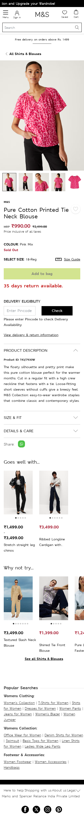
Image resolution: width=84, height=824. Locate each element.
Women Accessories (50, 762)
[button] (16, 518)
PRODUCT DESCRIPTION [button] (25, 350)
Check (57, 310)
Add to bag (42, 273)
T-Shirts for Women (53, 703)
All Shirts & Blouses (25, 53)
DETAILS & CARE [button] (18, 430)
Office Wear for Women (22, 735)
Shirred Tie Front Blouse (52, 648)
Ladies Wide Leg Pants (42, 746)
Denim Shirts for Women (64, 735)
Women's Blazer (47, 714)
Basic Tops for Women (40, 741)
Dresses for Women (40, 708)
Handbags (12, 767)
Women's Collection (19, 703)
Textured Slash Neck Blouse (20, 643)
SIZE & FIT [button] (12, 417)
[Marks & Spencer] (42, 18)
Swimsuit (12, 741)
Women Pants (70, 708)
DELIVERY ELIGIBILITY (22, 301)
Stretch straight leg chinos (19, 548)
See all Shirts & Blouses (44, 658)
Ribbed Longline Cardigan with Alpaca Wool (52, 542)
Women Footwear (17, 762)
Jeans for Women (18, 714)
